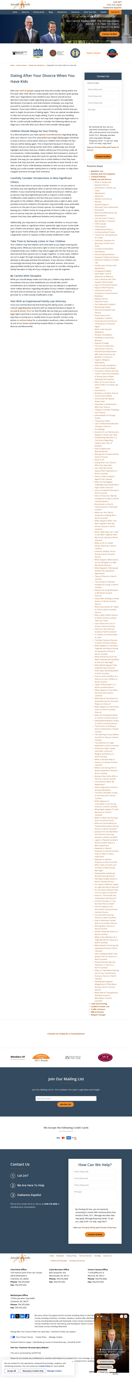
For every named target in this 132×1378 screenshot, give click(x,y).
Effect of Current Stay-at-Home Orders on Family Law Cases (106, 385)
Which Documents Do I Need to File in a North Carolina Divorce (106, 610)
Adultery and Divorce (103, 199)
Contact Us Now (109, 34)
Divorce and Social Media (105, 368)
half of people (27, 90)
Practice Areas (38, 12)
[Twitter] (17, 1316)
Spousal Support (102, 204)
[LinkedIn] (22, 1316)
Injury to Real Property (104, 287)
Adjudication (100, 193)
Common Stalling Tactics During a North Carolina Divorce (105, 554)
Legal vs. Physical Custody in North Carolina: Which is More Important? (106, 843)
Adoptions (99, 196)
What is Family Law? (103, 182)
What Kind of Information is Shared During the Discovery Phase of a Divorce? (106, 701)
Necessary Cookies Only (33, 1371)
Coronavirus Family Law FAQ (106, 371)
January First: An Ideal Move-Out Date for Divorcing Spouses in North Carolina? (106, 834)
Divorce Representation (104, 254)
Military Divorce (101, 299)
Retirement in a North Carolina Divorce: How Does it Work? (106, 507)
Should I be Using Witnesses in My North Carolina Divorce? (106, 593)
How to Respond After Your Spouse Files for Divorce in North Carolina (106, 956)
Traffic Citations (98, 1009)
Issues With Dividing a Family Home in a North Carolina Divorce (107, 601)
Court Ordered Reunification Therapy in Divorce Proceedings (106, 426)
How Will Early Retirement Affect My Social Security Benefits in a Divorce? (105, 354)
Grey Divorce (100, 390)
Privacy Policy (101, 147)
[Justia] (27, 1316)
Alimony (98, 201)
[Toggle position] (121, 1316)
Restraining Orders (103, 307)
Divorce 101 (99, 460)
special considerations (50, 134)
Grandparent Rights (103, 271)
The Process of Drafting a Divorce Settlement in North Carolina (106, 729)
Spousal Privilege (102, 343)
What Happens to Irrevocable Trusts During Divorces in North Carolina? (106, 804)
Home (15, 12)
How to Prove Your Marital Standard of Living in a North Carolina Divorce (107, 499)
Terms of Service (108, 1227)
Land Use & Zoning (99, 1004)
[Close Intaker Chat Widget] (125, 1316)
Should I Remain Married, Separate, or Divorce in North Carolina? (105, 965)
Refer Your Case (90, 12)
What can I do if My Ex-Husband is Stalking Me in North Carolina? (105, 515)
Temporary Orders (102, 421)
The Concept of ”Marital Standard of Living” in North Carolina (106, 585)
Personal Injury (34, 1347)
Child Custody (100, 224)
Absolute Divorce (102, 185)
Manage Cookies (55, 1337)
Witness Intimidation (103, 335)
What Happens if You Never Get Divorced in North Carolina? (106, 693)
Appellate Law (97, 171)
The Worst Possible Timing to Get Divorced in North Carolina (106, 795)
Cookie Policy (41, 1337)
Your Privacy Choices (24, 1337)
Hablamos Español (112, 7)
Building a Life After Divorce (106, 393)
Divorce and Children (103, 396)
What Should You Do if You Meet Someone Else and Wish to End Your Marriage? (107, 659)
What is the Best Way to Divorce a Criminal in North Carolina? (106, 762)
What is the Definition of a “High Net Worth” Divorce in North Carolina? (106, 940)
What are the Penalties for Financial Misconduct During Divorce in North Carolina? (106, 826)
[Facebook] (12, 1316)
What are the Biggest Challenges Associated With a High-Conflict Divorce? (107, 485)
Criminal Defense (98, 177)
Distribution (100, 251)
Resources (75, 12)
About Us (25, 12)
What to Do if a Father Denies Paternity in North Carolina (105, 546)
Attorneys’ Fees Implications (106, 207)
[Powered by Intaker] (115, 1374)
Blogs (51, 12)
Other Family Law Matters (105, 365)
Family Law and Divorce (37, 65)
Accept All (11, 1371)
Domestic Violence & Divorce (107, 257)
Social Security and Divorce (106, 321)
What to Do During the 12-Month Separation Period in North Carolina (106, 770)
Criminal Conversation (104, 249)
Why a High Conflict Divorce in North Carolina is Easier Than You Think (106, 618)
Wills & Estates (97, 1012)
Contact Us (115, 12)
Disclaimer (60, 1256)
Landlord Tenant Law (100, 1006)
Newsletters (62, 12)
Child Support (100, 226)
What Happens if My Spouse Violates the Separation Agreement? (106, 571)
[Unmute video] (97, 1316)
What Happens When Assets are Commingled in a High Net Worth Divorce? (106, 562)
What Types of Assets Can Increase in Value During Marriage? (105, 868)
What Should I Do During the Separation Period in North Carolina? (107, 948)
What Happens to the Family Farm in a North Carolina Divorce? (107, 709)
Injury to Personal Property (106, 285)
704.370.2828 (114, 4)
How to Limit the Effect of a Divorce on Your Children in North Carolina (106, 679)
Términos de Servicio (77, 1261)
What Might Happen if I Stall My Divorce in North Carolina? (106, 812)
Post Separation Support (105, 304)
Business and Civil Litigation (103, 174)
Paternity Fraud (101, 301)
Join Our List (65, 1104)
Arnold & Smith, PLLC (21, 311)
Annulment (99, 210)
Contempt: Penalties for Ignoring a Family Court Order (105, 243)
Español (103, 12)
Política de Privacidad (59, 1261)
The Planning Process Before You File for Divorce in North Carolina (107, 737)
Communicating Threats (105, 232)
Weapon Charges (98, 1015)
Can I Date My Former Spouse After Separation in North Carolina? (106, 471)
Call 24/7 (117, 2)
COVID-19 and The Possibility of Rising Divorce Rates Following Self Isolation (107, 376)
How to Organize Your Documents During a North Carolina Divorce (106, 909)
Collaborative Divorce (104, 229)
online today (25, 320)
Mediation (99, 296)
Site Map (97, 1256)
